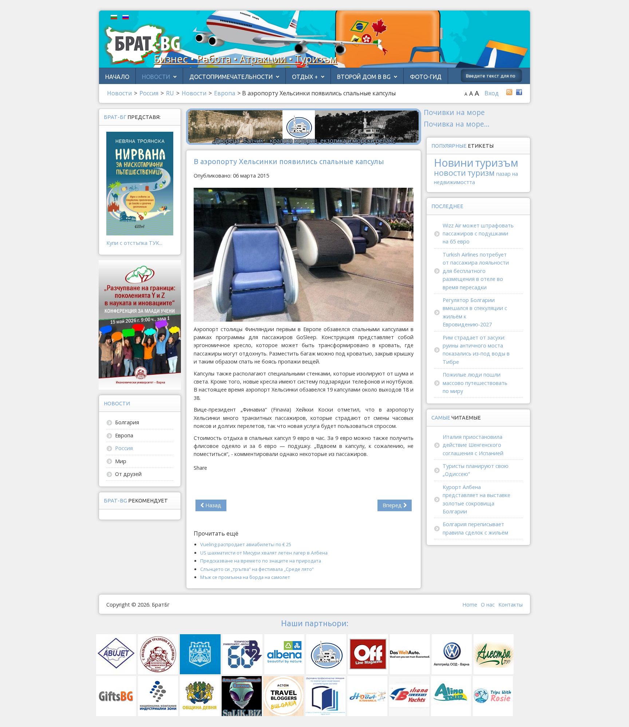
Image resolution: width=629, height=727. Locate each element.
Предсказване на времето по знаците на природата (260, 560)
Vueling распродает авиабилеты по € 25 (245, 544)
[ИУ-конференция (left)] (140, 324)
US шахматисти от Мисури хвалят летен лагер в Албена (264, 552)
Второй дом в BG (364, 77)
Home (469, 604)
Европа (124, 435)
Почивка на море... (457, 124)
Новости (156, 77)
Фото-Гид (426, 77)
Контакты (510, 604)
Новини (454, 162)
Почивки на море (454, 112)
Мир (120, 461)
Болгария (127, 422)
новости (450, 172)
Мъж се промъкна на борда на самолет (245, 577)
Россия (124, 448)
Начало (117, 77)
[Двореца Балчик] (303, 126)
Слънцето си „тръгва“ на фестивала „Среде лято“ (257, 569)
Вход (491, 93)
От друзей (128, 473)
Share (200, 467)
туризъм (496, 162)
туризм (481, 172)
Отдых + (305, 77)
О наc (488, 604)
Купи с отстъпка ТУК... (134, 242)
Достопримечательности (231, 77)
